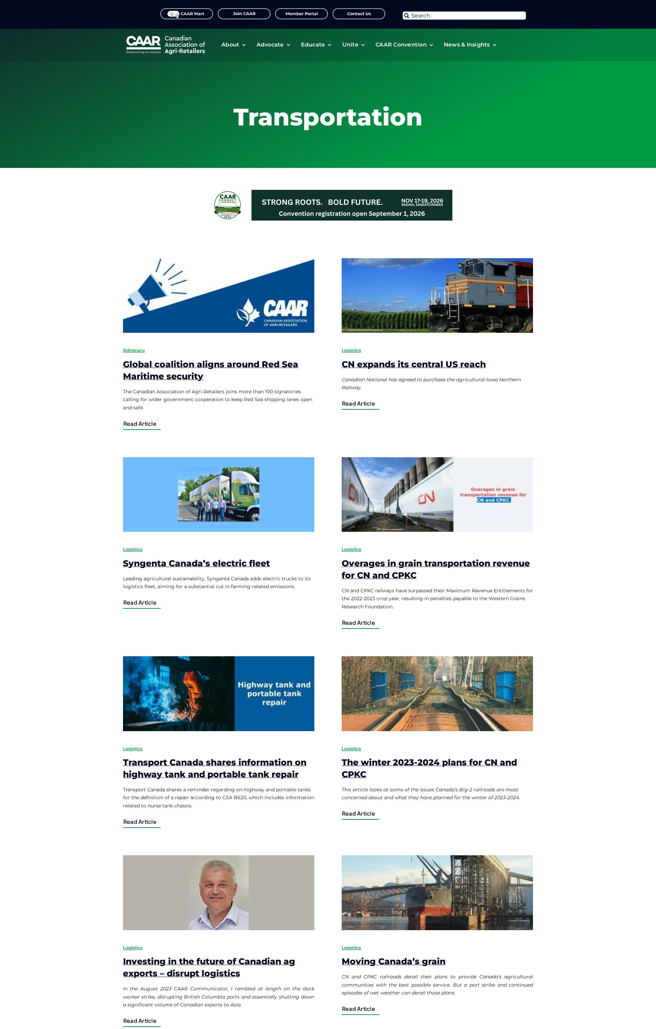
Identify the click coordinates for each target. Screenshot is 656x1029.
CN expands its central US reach (414, 364)
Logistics (351, 350)
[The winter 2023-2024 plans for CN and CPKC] (437, 693)
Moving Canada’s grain (394, 961)
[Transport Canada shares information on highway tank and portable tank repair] (218, 693)
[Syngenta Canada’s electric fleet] (218, 494)
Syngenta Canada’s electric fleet (196, 563)
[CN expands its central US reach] (437, 295)
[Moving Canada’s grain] (437, 892)
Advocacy (134, 350)
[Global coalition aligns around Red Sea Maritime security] (218, 295)
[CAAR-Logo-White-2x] (165, 38)
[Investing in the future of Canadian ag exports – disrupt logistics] (218, 892)
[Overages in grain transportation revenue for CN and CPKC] (437, 494)
